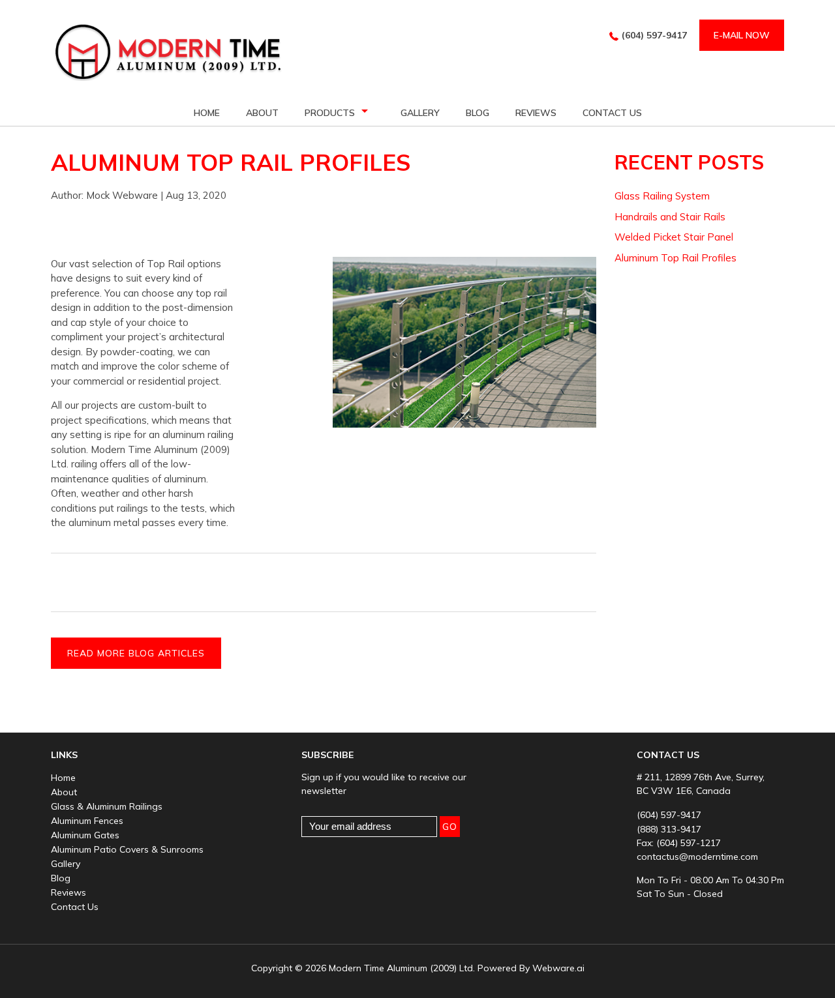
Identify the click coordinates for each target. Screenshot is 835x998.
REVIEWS (535, 113)
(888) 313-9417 (669, 829)
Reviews (68, 892)
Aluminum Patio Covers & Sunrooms (127, 849)
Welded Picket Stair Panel (674, 237)
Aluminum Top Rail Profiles (675, 258)
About (262, 113)
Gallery (420, 113)
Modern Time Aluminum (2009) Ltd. (402, 968)
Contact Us (612, 113)
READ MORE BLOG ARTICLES (136, 653)
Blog (477, 113)
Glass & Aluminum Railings (106, 806)
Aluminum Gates (85, 835)
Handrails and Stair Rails (670, 217)
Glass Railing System (662, 196)
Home (207, 113)
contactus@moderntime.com (697, 856)
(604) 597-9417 (654, 35)
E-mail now (742, 35)
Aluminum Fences (87, 821)
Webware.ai (558, 968)
